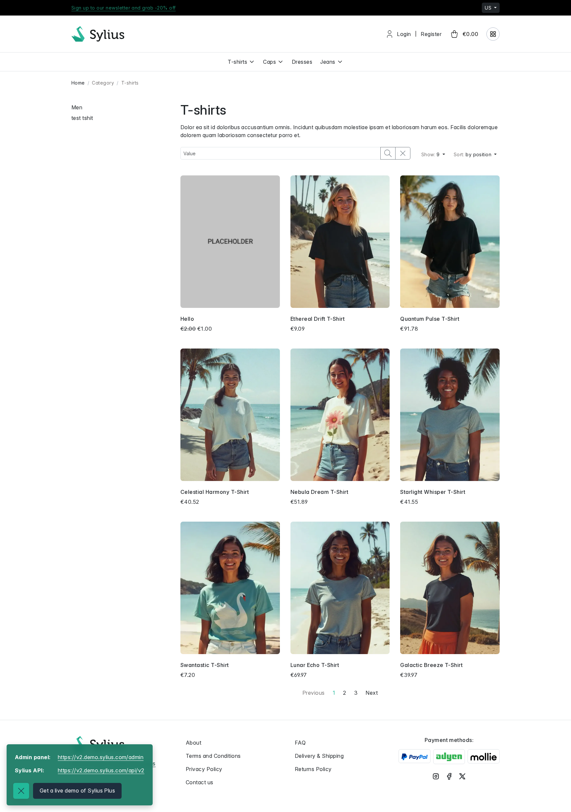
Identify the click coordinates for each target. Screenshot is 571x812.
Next (371, 692)
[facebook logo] (449, 776)
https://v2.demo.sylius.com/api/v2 (101, 770)
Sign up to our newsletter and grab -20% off (123, 8)
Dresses (302, 61)
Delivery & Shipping (319, 756)
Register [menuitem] (431, 34)
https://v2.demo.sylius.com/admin (100, 757)
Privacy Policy (204, 769)
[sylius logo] (97, 33)
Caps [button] (269, 61)
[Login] (493, 34)
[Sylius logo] (97, 744)
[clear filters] (402, 153)
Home (78, 83)
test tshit (82, 118)
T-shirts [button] (237, 61)
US (489, 8)
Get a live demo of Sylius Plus (77, 790)
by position (473, 154)
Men (76, 107)
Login (404, 34)
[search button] (388, 153)
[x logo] (462, 776)
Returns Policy (313, 769)
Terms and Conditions (213, 756)
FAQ (300, 742)
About (193, 742)
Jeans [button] (327, 61)
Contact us (199, 782)
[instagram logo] (436, 776)
